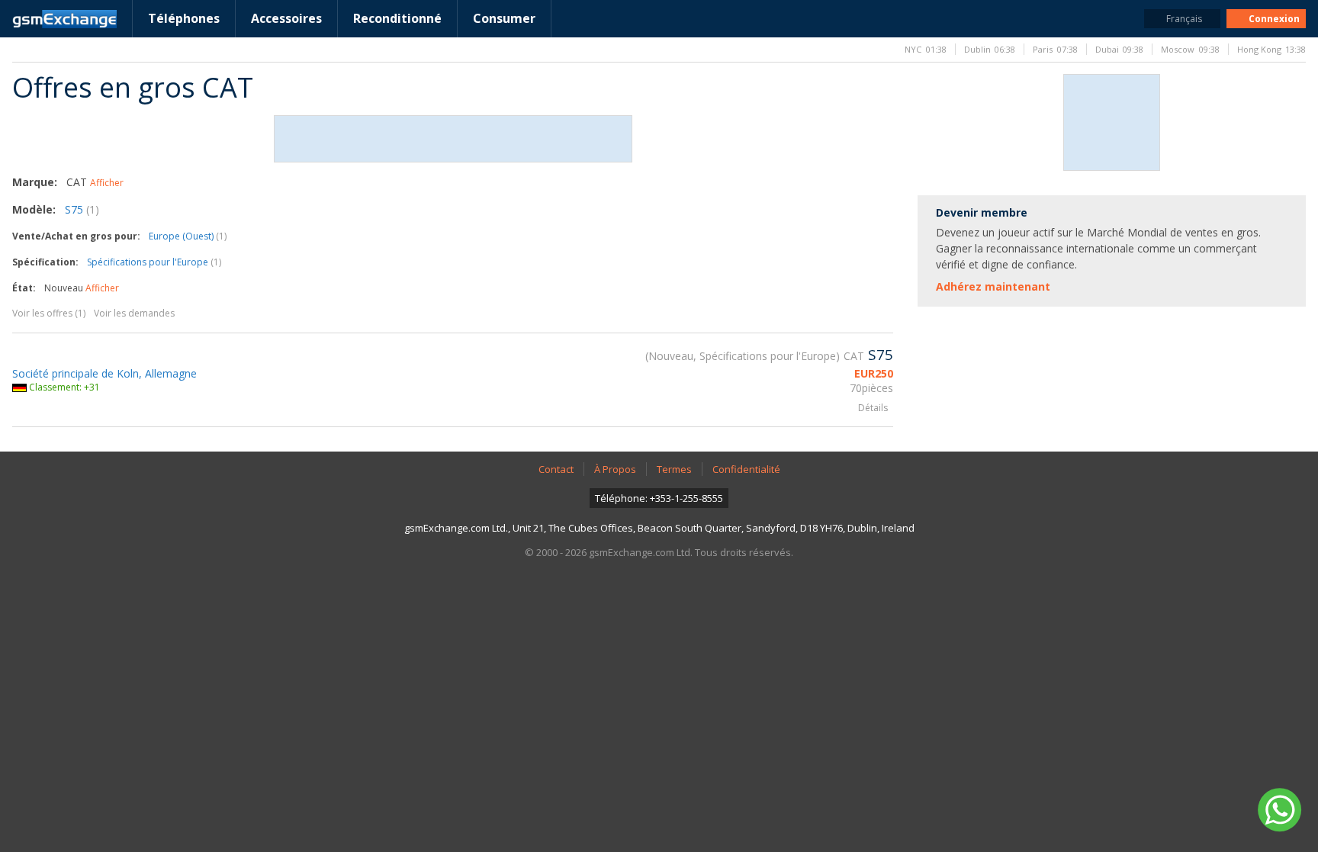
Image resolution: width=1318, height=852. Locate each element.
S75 (82, 209)
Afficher (107, 182)
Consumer (504, 18)
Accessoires (286, 18)
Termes (674, 469)
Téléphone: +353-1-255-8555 (659, 498)
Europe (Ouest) (188, 236)
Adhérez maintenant (993, 286)
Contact (556, 469)
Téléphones (184, 18)
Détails (873, 407)
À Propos (615, 469)
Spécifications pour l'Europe (154, 262)
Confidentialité (746, 469)
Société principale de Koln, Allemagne (104, 373)
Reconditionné (397, 18)
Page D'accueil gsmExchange (64, 19)
